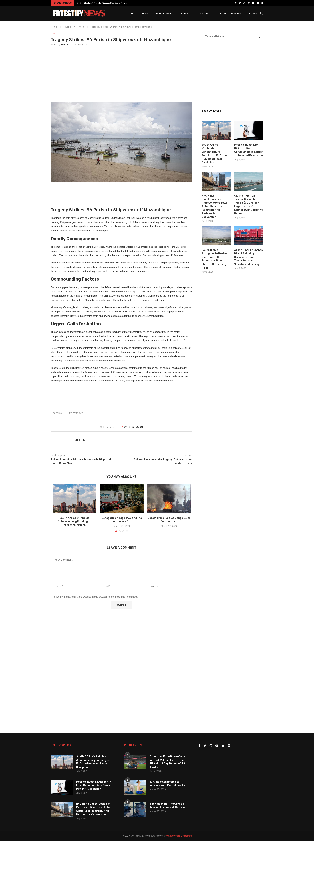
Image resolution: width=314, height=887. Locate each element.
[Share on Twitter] (133, 427)
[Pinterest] (249, 3)
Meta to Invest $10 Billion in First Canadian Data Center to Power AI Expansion (248, 150)
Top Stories (203, 13)
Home (133, 13)
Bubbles (65, 44)
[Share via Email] (141, 427)
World (184, 13)
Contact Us (186, 836)
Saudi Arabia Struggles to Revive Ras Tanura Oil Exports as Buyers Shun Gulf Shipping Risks (214, 259)
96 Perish (58, 413)
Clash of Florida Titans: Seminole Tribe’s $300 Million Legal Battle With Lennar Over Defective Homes (248, 204)
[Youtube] (253, 3)
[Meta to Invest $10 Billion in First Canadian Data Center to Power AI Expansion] (248, 130)
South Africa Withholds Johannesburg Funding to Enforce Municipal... (74, 521)
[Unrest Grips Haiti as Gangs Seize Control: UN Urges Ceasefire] (169, 498)
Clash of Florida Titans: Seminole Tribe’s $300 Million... (114, 3)
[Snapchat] (229, 745)
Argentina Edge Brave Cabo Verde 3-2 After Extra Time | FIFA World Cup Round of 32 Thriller (168, 762)
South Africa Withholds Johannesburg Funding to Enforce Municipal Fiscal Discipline (214, 153)
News (145, 13)
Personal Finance (164, 13)
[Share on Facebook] (129, 427)
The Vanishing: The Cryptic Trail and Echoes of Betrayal (168, 805)
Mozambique (76, 413)
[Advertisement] (121, 73)
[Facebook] (235, 3)
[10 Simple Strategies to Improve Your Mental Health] (135, 787)
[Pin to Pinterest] (137, 427)
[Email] (258, 3)
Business (236, 13)
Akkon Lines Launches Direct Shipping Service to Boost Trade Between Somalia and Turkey (248, 257)
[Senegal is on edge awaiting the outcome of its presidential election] (122, 498)
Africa (81, 26)
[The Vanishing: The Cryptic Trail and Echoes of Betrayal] (135, 809)
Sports (252, 13)
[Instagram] (244, 3)
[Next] (80, 3)
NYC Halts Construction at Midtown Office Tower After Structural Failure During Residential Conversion (215, 206)
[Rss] (262, 3)
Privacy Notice (173, 836)
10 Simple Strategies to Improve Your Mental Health (167, 783)
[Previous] (77, 3)
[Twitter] (240, 3)
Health (221, 13)
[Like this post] (125, 427)
